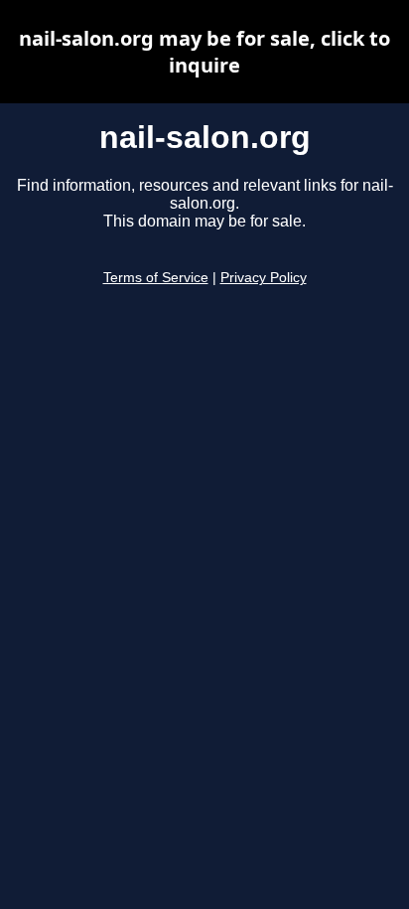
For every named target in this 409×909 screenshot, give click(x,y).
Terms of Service (155, 277)
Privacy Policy (263, 277)
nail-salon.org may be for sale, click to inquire (204, 51)
